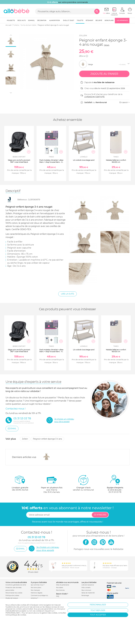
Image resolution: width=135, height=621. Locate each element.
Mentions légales (36, 593)
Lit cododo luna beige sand (83, 160)
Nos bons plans (36, 587)
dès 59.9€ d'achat (20, 488)
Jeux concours (86, 590)
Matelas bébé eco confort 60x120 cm (116, 161)
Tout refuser (98, 610)
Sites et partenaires (62, 585)
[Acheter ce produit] (28, 152)
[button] (87, 56)
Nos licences (60, 590)
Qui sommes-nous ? (37, 585)
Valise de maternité (88, 593)
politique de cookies (18, 615)
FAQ (57, 596)
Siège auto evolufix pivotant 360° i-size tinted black (19, 161)
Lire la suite (67, 294)
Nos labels (59, 587)
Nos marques (35, 590)
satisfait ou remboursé (83, 488)
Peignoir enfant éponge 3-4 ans (47, 439)
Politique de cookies (12, 595)
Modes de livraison (12, 598)
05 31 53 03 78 (115, 492)
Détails (106, 45)
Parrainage (85, 595)
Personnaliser (98, 605)
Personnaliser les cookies (14, 593)
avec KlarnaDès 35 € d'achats (51, 489)
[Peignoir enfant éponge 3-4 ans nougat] (46, 456)
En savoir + (124, 102)
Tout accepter (98, 615)
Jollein (83, 35)
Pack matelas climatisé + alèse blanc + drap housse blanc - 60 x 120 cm (51, 162)
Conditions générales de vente (16, 585)
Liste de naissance (87, 585)
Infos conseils (85, 587)
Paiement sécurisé (114, 583)
